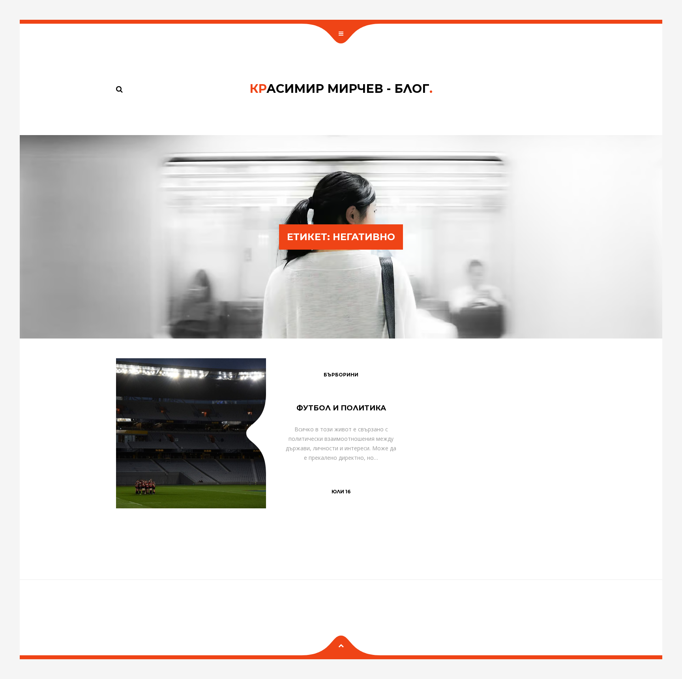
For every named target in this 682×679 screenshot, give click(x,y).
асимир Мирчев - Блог (341, 88)
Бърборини (341, 375)
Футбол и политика (341, 408)
